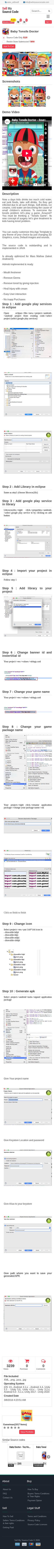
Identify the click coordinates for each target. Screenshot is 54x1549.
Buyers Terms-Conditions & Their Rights (39, 1495)
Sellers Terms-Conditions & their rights (14, 1521)
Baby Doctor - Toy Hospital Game (20, 1447)
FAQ (5, 1493)
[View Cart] (24, 22)
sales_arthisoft (12, 2)
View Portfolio (27, 1432)
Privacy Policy (34, 1520)
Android (38, 1465)
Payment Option (35, 1500)
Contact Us (8, 1498)
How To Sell (8, 1516)
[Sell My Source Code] (10, 10)
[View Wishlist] (18, 22)
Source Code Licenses (37, 1524)
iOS (11, 1465)
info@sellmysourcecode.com (37, 2)
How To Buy (33, 1489)
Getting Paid (8, 1527)
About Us (7, 1489)
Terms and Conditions (37, 1516)
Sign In (48, 22)
